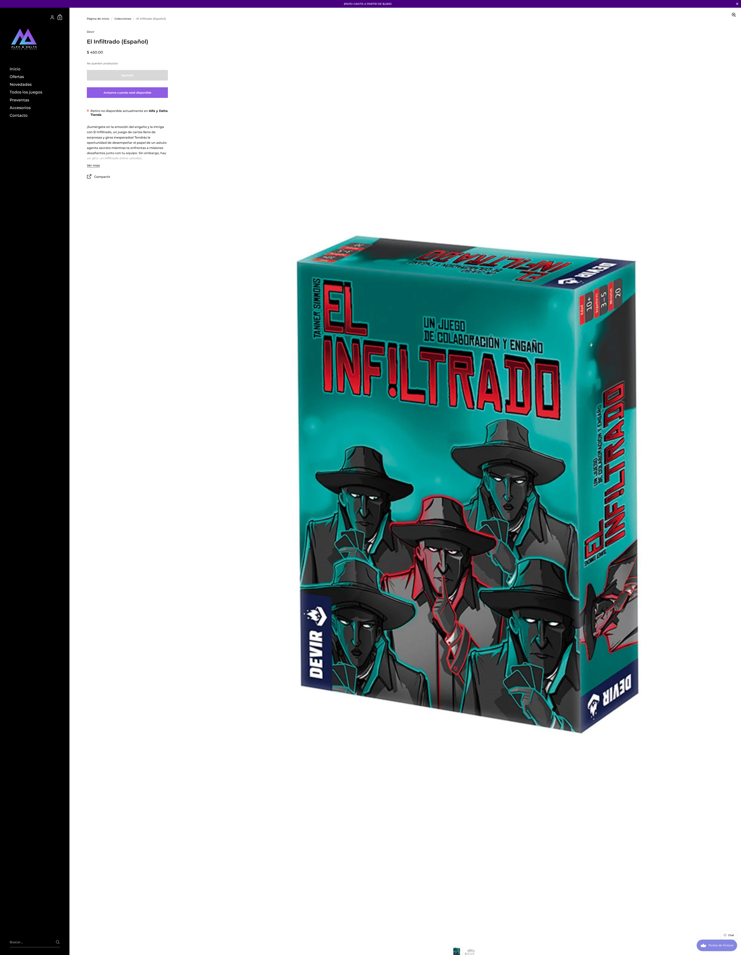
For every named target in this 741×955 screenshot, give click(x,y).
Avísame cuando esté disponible (127, 92)
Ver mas (93, 165)
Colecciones (122, 18)
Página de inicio (98, 18)
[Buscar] (58, 942)
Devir (90, 32)
